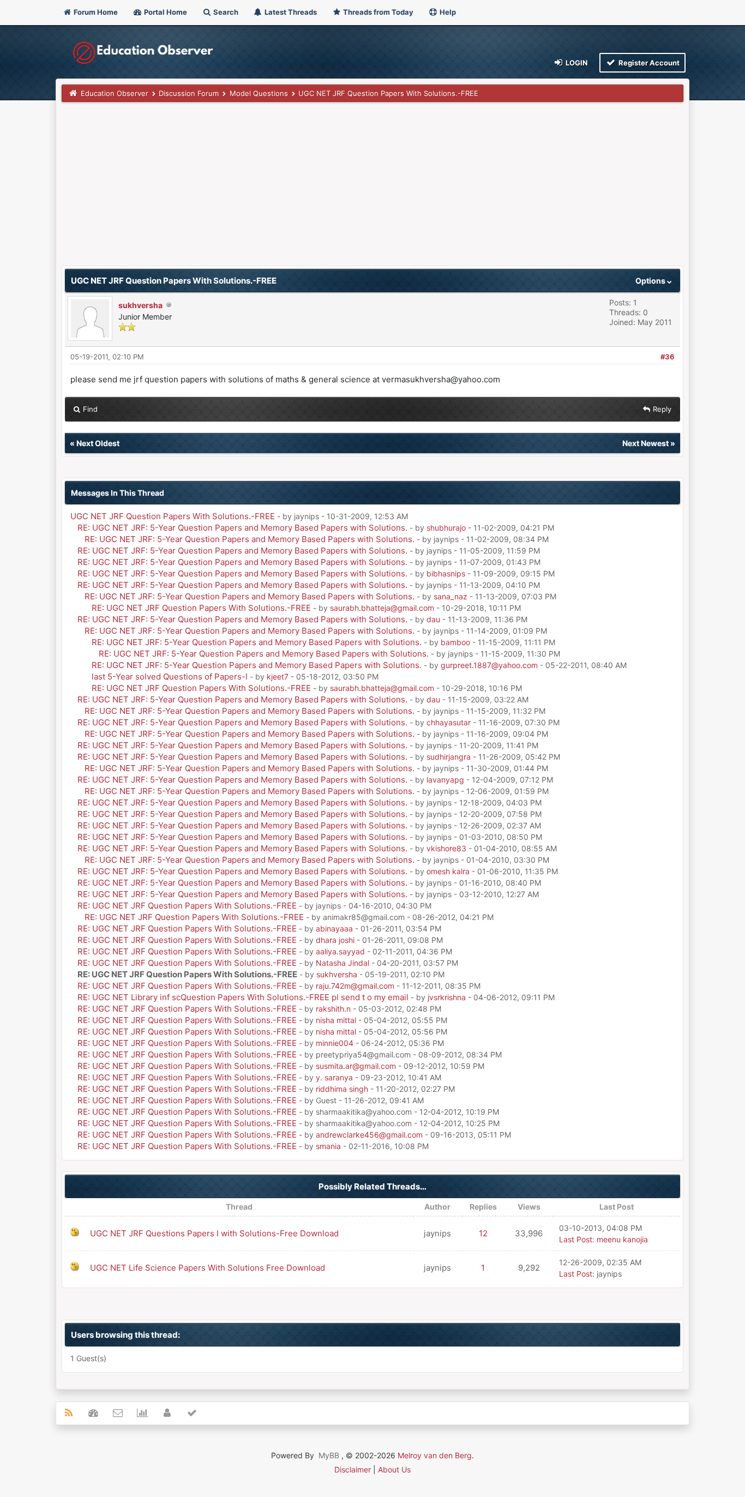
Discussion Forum (189, 93)
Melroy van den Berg (435, 1455)
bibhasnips (445, 573)
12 (483, 1233)
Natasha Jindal (342, 962)
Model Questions (259, 93)
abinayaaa (334, 928)
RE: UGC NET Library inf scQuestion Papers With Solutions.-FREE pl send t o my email (242, 997)
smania (328, 1146)
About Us (394, 1469)
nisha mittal (336, 1020)
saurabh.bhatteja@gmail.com (382, 607)
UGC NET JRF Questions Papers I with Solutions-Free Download (214, 1233)
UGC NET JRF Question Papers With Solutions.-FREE (172, 516)
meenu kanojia (622, 1239)
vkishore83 (446, 848)
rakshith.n (333, 1008)
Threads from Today (377, 12)
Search (225, 12)
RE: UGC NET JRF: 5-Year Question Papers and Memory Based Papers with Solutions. (242, 527)
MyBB (329, 1455)
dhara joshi (335, 940)
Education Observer (114, 93)
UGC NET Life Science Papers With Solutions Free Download (207, 1267)
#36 (667, 356)
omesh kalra (448, 871)
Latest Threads (290, 12)
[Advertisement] (372, 189)
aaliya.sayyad (340, 951)
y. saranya (334, 1077)
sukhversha (140, 305)
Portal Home (164, 12)
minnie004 (334, 1043)
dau (433, 619)
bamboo (455, 642)
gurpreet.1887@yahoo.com (489, 665)
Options (651, 280)
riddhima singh (342, 1088)
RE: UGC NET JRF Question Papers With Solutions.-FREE (201, 608)
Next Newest (645, 443)
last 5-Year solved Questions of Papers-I (170, 676)
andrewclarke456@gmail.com (369, 1134)
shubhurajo (446, 527)
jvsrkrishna (447, 997)
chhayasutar (448, 722)
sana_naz (450, 596)
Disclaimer (352, 1469)
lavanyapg (445, 779)
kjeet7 (278, 676)
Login (576, 62)
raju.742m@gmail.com (355, 985)
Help (447, 12)
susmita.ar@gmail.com (356, 1066)
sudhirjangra (448, 756)
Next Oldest (97, 443)
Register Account (648, 62)
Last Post (575, 1239)
